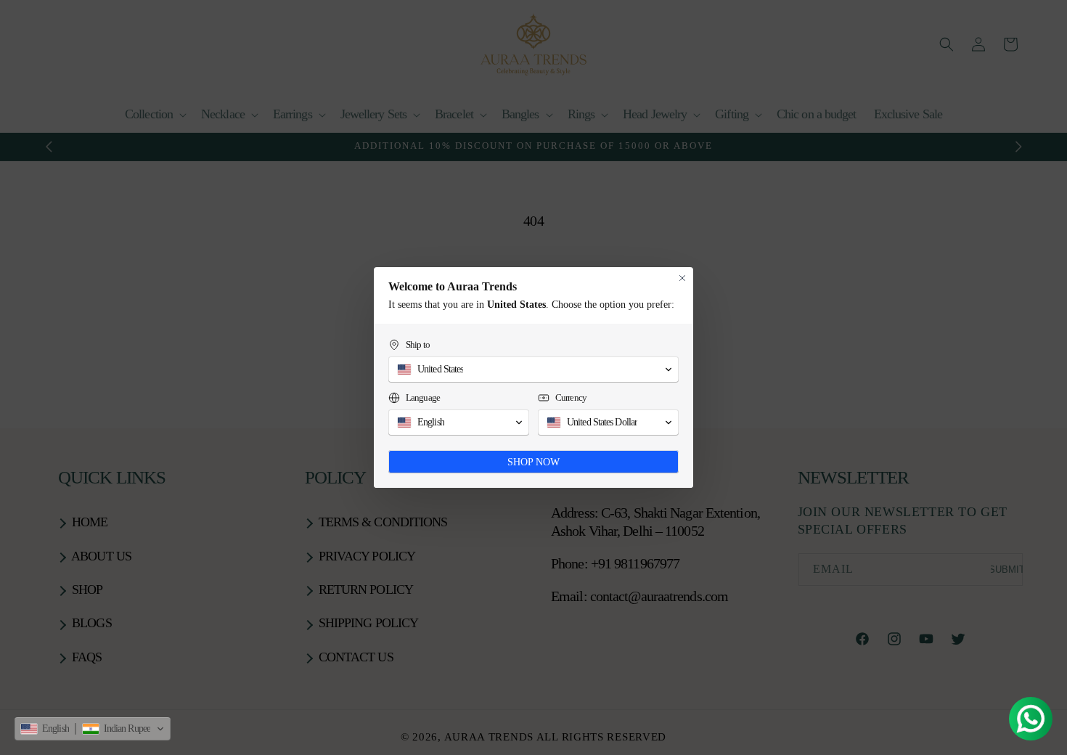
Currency (570, 397)
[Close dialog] (682, 278)
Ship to (418, 344)
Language (423, 397)
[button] (93, 728)
